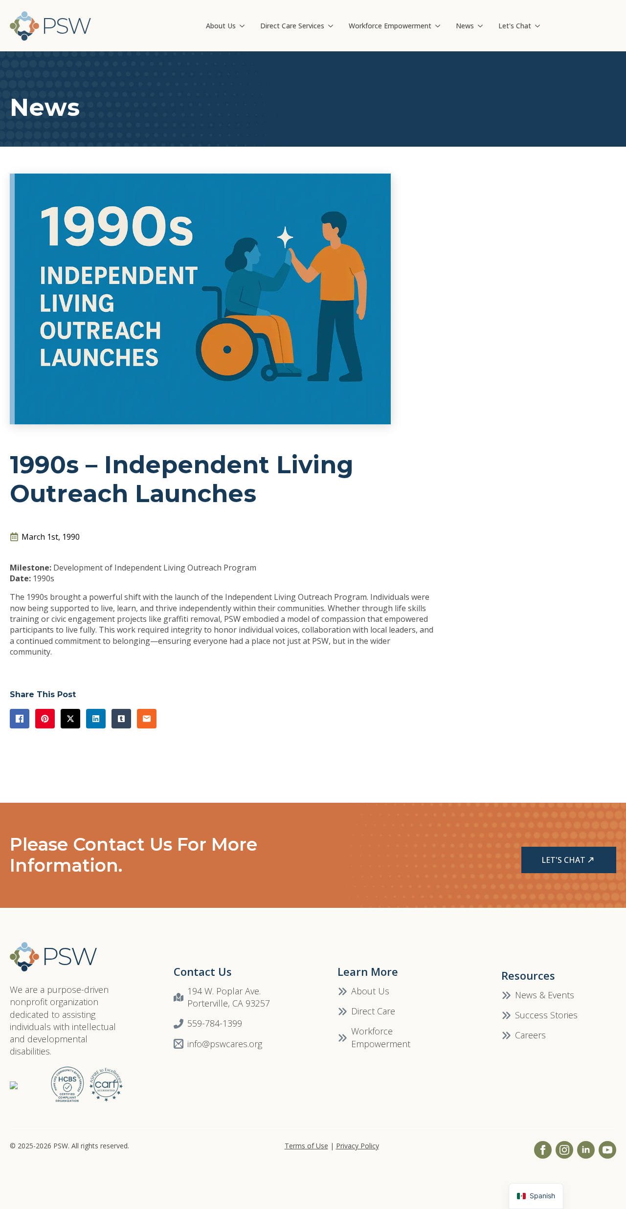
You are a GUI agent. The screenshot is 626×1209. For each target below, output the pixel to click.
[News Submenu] (482, 26)
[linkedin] (586, 1150)
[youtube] (607, 1150)
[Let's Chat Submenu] (539, 26)
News (465, 25)
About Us (221, 25)
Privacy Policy (357, 1145)
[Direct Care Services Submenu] (332, 26)
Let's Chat (514, 25)
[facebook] (543, 1150)
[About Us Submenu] (244, 26)
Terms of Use (306, 1145)
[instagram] (564, 1150)
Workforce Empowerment (390, 25)
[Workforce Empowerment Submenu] (439, 26)
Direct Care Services (292, 25)
